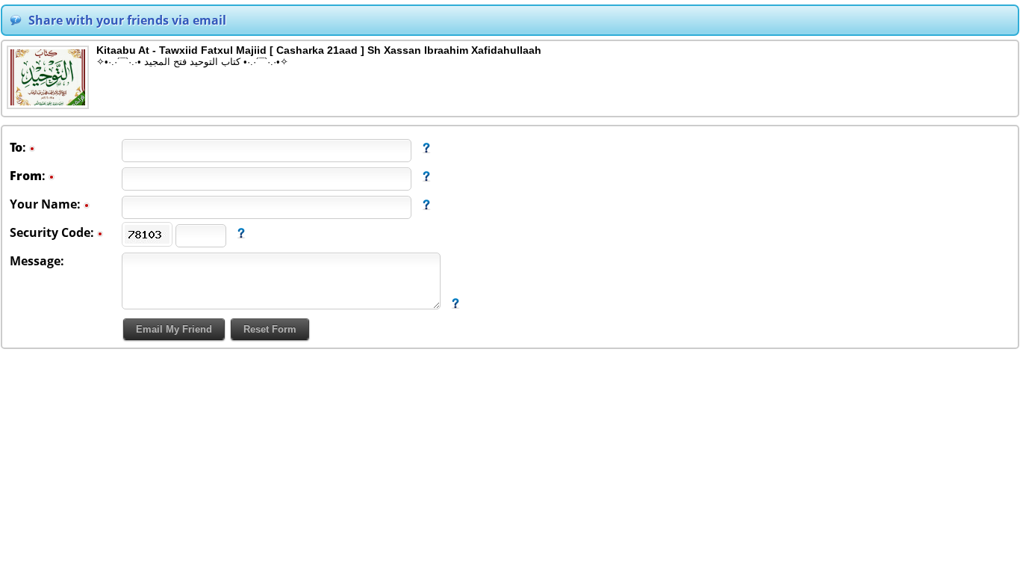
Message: (37, 261)
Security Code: (53, 232)
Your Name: (47, 204)
